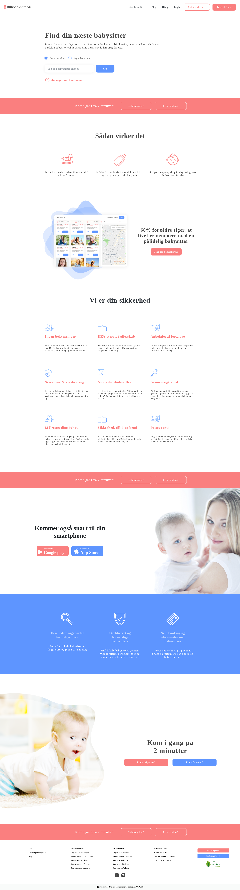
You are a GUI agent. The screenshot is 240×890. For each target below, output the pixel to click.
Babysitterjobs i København (82, 857)
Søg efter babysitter (120, 853)
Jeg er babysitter (82, 58)
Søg (105, 68)
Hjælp (165, 7)
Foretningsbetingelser (37, 853)
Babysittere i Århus (120, 860)
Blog (154, 7)
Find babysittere (137, 7)
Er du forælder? (194, 762)
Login (177, 7)
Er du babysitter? (146, 762)
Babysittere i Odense (120, 864)
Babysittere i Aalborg (120, 868)
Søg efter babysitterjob (80, 853)
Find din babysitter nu (166, 251)
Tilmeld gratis (224, 7)
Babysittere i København (122, 857)
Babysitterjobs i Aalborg (80, 868)
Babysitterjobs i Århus (79, 860)
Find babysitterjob (213, 856)
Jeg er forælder (58, 58)
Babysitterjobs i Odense (80, 864)
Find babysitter (213, 850)
